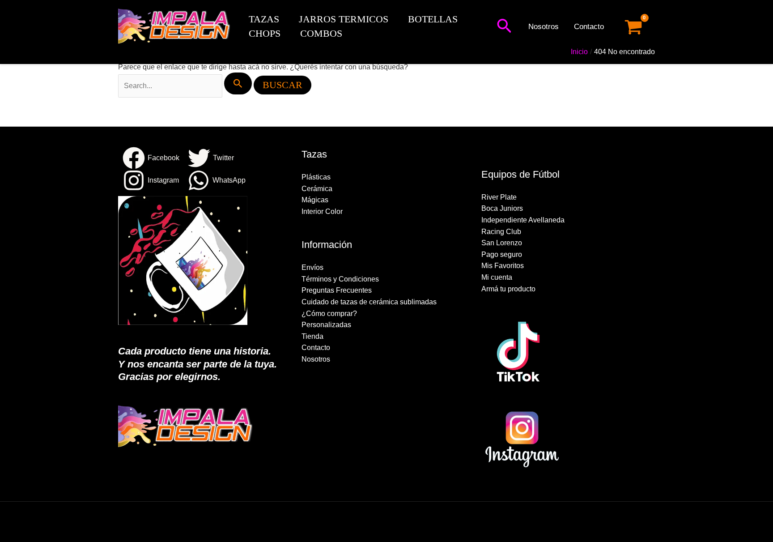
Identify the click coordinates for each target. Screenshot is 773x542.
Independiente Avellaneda (523, 220)
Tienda (312, 336)
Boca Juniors (502, 208)
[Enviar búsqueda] (238, 83)
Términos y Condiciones (340, 279)
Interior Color (322, 211)
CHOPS (264, 33)
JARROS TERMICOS (343, 19)
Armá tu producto (508, 289)
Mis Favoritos (502, 265)
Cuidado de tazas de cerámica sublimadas (369, 302)
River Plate (499, 197)
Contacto (589, 26)
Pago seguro (501, 254)
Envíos (312, 267)
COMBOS (321, 33)
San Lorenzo (501, 243)
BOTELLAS (433, 19)
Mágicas (315, 200)
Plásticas (316, 177)
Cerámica (317, 188)
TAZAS (264, 19)
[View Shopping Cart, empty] (633, 27)
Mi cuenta (496, 277)
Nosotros (543, 26)
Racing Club (501, 231)
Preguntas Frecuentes (337, 290)
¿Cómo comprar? (329, 313)
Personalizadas (326, 325)
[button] (504, 27)
